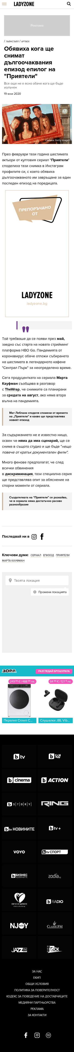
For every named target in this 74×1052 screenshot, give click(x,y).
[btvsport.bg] (55, 852)
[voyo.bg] (19, 852)
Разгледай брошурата (54, 671)
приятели (62, 555)
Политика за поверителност (37, 990)
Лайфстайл (12, 41)
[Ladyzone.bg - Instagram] (34, 537)
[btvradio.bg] (55, 899)
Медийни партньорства (37, 1002)
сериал (36, 555)
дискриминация (19, 474)
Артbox (25, 41)
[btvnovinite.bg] (19, 828)
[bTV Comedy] (55, 756)
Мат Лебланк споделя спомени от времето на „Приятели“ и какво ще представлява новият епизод (38, 416)
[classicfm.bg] (55, 923)
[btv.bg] (19, 756)
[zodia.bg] (55, 875)
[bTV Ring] (55, 804)
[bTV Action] (55, 780)
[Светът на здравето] (19, 899)
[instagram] (37, 1035)
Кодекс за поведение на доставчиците (37, 996)
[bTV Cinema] (19, 780)
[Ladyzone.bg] (24, 4)
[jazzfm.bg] (19, 947)
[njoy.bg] (19, 923)
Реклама (37, 1009)
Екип (37, 977)
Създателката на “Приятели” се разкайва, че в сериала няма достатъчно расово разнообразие (38, 501)
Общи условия (37, 984)
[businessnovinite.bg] (19, 875)
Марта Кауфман (13, 560)
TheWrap (12, 389)
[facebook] (25, 1035)
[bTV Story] (19, 804)
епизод (48, 555)
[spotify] (48, 1035)
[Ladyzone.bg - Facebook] (42, 546)
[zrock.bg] (55, 947)
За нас (37, 971)
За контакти (37, 1015)
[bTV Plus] (55, 828)
